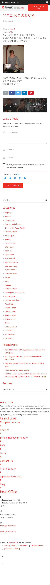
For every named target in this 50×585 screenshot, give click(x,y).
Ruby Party (9, 304)
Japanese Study (11, 266)
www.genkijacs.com (8, 531)
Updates (8, 330)
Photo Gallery (8, 468)
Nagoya (8, 285)
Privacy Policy (9, 545)
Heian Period (10, 243)
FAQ (2, 445)
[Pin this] (31, 93)
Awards (8, 216)
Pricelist (4, 430)
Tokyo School (10, 319)
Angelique (9, 212)
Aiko (11, 32)
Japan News (9, 254)
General (12, 29)
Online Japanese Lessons (15, 292)
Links (3, 453)
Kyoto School (10, 269)
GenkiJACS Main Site (12, 2)
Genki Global (13, 543)
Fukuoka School (11, 231)
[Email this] (5, 93)
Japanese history (11, 262)
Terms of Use (22, 545)
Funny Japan (9, 235)
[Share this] (12, 93)
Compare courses (10, 422)
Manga (7, 277)
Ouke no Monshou (12, 300)
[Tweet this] (18, 93)
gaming (8, 239)
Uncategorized (11, 327)
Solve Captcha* (12, 174)
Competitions (10, 220)
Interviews (9, 247)
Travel (7, 323)
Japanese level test (11, 476)
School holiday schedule (14, 437)
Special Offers (10, 311)
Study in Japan (10, 315)
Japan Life (8, 251)
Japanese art (10, 258)
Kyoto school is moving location (17, 370)
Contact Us (6, 461)
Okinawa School (11, 289)
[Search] (47, 2)
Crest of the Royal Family (15, 228)
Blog (2, 484)
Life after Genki (11, 273)
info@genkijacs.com (8, 525)
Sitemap (17, 548)
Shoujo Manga (10, 307)
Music (7, 281)
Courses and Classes (13, 224)
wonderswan (10, 334)
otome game (10, 296)
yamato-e (9, 338)
